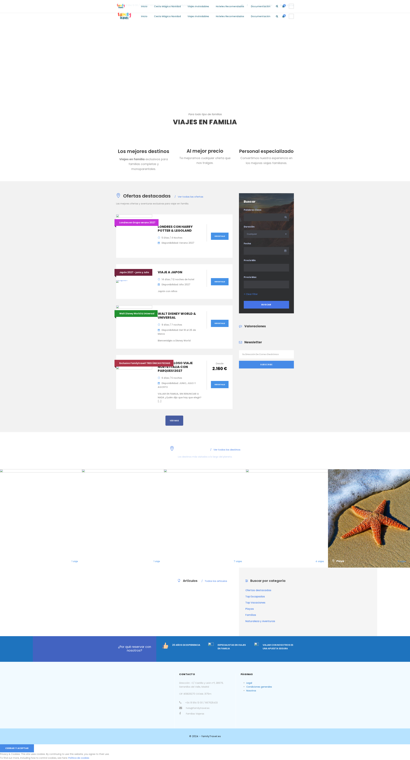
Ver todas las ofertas (189, 196)
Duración (249, 226)
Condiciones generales (259, 686)
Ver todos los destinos (225, 449)
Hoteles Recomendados (230, 16)
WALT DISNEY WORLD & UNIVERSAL (177, 315)
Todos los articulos (214, 581)
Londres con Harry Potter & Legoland (175, 228)
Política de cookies (78, 758)
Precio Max (250, 277)
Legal (249, 683)
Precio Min (250, 260)
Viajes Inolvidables (198, 16)
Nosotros (251, 690)
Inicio (144, 16)
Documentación (261, 16)
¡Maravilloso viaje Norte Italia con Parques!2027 (175, 367)
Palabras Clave (252, 209)
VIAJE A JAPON (170, 272)
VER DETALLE (219, 236)
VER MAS (174, 420)
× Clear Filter (251, 294)
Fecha (247, 243)
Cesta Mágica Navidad (167, 16)
